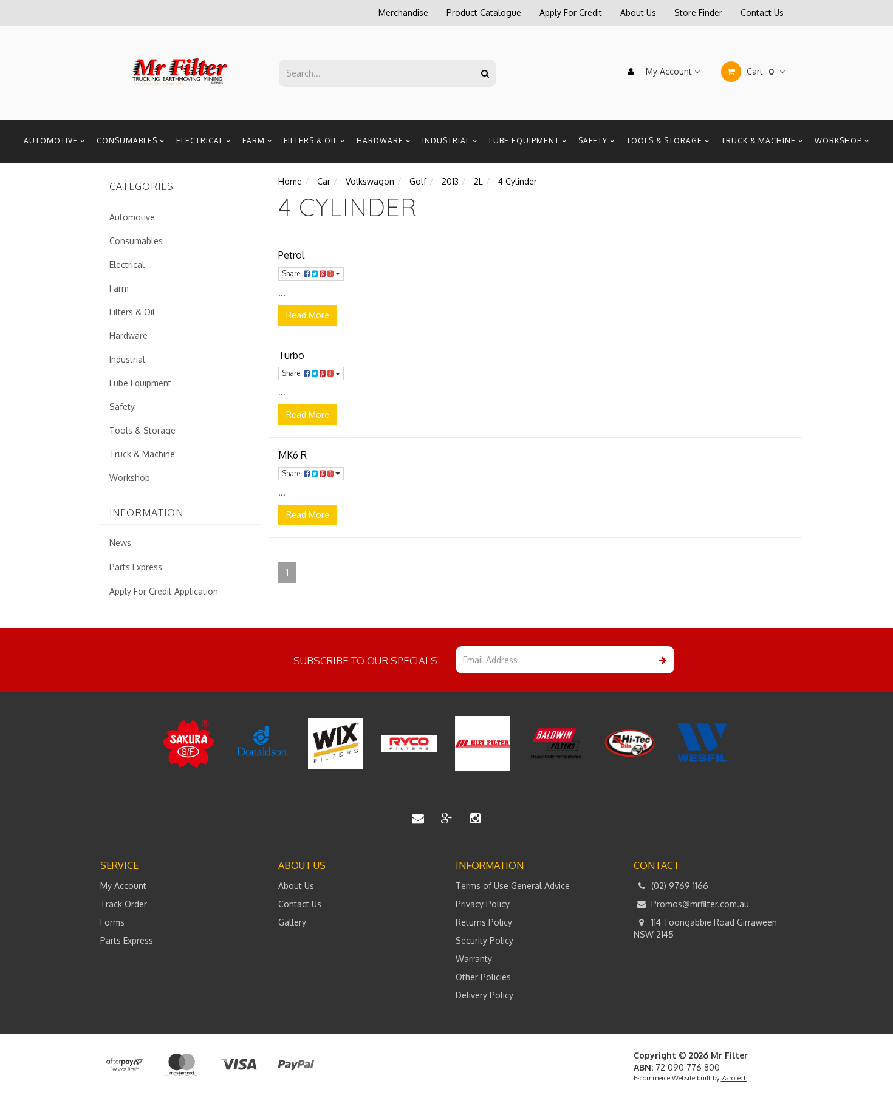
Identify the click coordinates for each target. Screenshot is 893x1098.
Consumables (128, 140)
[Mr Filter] (180, 72)
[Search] (485, 73)
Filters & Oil (312, 140)
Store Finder (698, 12)
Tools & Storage (665, 140)
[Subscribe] (660, 659)
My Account (668, 71)
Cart (759, 71)
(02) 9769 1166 (678, 886)
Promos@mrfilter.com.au (699, 904)
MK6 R (292, 455)
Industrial (447, 140)
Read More (307, 315)
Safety (594, 140)
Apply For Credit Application (163, 591)
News (120, 542)
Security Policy (484, 940)
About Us (638, 12)
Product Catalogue (483, 12)
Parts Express (135, 567)
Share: (293, 273)
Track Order (123, 904)
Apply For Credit (570, 12)
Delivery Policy (484, 995)
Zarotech (734, 1078)
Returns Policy (484, 922)
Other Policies (483, 977)
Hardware (381, 140)
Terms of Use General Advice (513, 886)
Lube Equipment (525, 140)
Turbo (291, 355)
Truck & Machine (759, 140)
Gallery (292, 922)
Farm (254, 140)
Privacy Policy (483, 904)
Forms (112, 922)
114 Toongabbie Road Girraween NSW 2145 (705, 928)
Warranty (474, 958)
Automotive (52, 140)
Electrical (201, 140)
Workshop (839, 140)
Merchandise (403, 12)
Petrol (291, 255)
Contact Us (762, 12)
